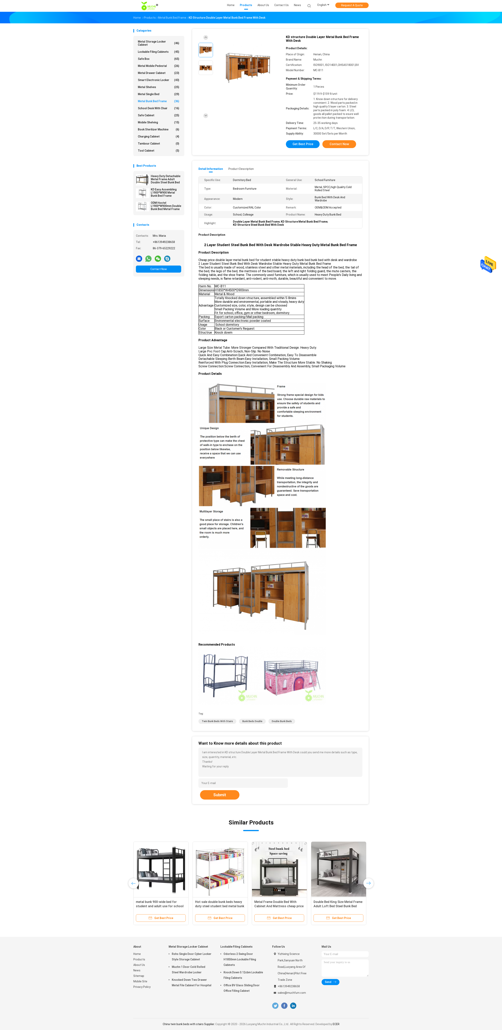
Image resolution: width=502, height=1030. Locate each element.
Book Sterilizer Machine (158, 129)
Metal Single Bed (158, 94)
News (136, 970)
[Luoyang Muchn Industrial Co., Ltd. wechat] (158, 258)
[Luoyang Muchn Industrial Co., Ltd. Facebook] (284, 1005)
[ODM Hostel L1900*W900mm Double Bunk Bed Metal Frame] (142, 206)
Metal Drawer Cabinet (158, 73)
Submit (219, 795)
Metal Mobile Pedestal (158, 65)
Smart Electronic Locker (158, 80)
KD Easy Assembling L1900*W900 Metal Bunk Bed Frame (163, 192)
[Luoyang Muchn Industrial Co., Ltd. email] (139, 258)
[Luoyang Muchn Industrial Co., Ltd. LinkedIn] (293, 1005)
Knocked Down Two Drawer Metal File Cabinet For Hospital (191, 982)
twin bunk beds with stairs (217, 721)
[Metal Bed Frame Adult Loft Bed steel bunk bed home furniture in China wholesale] (279, 869)
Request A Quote (352, 5)
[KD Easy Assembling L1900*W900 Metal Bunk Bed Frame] (142, 193)
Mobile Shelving (158, 122)
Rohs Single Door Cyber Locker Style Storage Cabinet (191, 956)
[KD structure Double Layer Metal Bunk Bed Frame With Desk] (248, 68)
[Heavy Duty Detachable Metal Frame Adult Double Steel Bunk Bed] (142, 180)
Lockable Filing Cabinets (158, 51)
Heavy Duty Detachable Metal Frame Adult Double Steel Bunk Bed (165, 179)
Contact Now (158, 269)
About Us (139, 964)
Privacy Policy (142, 986)
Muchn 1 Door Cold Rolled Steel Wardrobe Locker (188, 969)
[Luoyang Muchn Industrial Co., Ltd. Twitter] (275, 1005)
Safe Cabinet (158, 115)
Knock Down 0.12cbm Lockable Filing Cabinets (243, 975)
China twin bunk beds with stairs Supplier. (189, 1024)
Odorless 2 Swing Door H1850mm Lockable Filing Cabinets (240, 959)
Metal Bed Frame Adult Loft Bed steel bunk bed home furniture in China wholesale (277, 906)
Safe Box (158, 58)
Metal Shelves (158, 87)
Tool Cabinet (158, 150)
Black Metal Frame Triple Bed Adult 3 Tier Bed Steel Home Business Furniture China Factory (161, 906)
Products (139, 959)
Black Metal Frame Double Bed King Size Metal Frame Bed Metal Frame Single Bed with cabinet (218, 906)
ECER (336, 1024)
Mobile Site (140, 981)
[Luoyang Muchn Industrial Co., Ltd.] (150, 6)
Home (137, 953)
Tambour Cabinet (158, 143)
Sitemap (138, 975)
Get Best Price (303, 144)
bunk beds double (252, 721)
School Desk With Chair (158, 108)
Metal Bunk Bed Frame (158, 101)
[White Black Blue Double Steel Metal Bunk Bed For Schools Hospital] (338, 869)
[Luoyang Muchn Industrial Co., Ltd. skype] (167, 258)
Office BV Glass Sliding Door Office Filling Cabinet (242, 988)
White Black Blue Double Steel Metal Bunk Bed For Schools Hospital (335, 906)
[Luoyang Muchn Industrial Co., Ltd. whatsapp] (148, 258)
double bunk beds (282, 721)
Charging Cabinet (158, 136)
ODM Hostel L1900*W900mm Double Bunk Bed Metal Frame (166, 206)
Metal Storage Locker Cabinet (158, 43)
